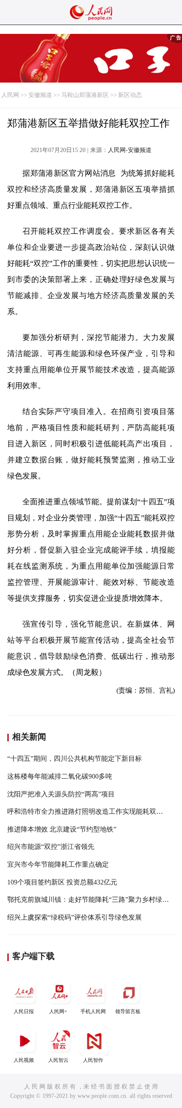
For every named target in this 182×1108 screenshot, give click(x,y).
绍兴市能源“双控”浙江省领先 (50, 846)
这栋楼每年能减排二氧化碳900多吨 (59, 776)
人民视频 (24, 1060)
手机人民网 (93, 1011)
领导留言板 (128, 1011)
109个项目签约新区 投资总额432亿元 (62, 882)
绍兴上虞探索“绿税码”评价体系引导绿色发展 (74, 917)
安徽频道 (40, 95)
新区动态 (130, 95)
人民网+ (58, 1011)
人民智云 (58, 1060)
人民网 (10, 95)
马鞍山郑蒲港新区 (85, 95)
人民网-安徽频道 (130, 150)
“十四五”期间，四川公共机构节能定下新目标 (74, 758)
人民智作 (93, 1060)
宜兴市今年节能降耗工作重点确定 (58, 864)
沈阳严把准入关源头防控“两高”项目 (61, 794)
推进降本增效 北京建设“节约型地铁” (61, 829)
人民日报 (24, 1011)
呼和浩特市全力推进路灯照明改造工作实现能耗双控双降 (91, 811)
